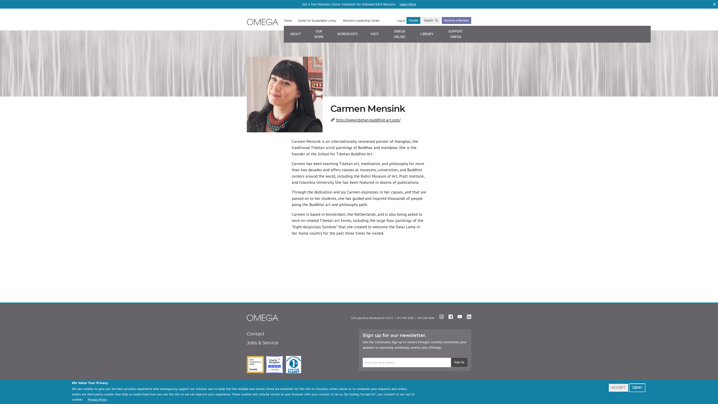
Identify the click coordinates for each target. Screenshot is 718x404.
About (295, 34)
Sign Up (459, 362)
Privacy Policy (97, 399)
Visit (375, 34)
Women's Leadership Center (361, 20)
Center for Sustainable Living (317, 20)
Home (288, 20)
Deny (637, 387)
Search (428, 20)
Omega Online (399, 34)
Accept (618, 387)
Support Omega (455, 34)
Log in (401, 20)
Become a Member (456, 20)
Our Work (319, 34)
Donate (413, 20)
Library (427, 34)
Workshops (347, 34)
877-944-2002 (405, 318)
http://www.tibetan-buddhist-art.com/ (368, 119)
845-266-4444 (426, 318)
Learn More (408, 4)
